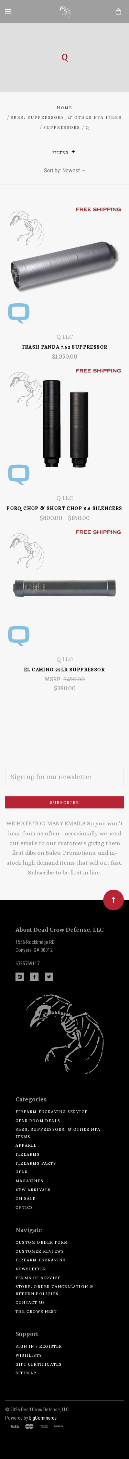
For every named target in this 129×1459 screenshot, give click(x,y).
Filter (61, 152)
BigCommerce (43, 1418)
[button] (73, 151)
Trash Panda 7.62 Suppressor (65, 347)
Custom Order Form (41, 1242)
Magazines (29, 1180)
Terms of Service (38, 1278)
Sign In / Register (38, 1346)
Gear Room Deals (37, 1120)
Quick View (64, 269)
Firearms (27, 1154)
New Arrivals (33, 1189)
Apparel (25, 1145)
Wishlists (28, 1355)
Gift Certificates (38, 1364)
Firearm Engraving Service (51, 1111)
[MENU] (9, 11)
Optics (24, 1207)
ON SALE (25, 1198)
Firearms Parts (35, 1163)
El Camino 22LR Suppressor (64, 669)
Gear (21, 1171)
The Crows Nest (36, 1311)
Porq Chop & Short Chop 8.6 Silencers (64, 508)
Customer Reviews (39, 1251)
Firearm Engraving (40, 1260)
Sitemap (25, 1373)
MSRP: (53, 679)
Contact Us (30, 1302)
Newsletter (30, 1269)
